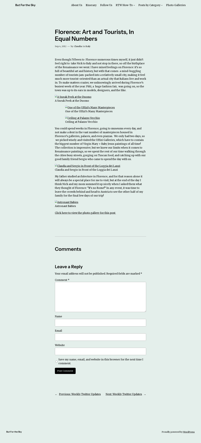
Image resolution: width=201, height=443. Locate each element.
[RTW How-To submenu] (134, 5)
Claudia (78, 46)
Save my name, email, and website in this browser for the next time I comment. (100, 361)
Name (58, 316)
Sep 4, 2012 (60, 46)
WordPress (189, 432)
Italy (87, 46)
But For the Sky (25, 5)
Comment (62, 280)
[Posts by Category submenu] (162, 5)
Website (60, 345)
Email (58, 330)
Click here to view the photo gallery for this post (85, 212)
